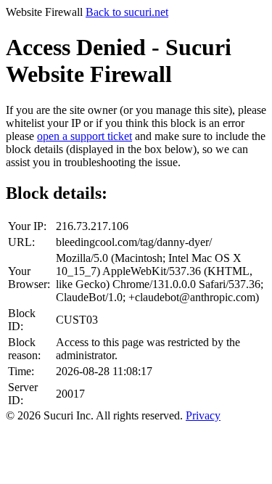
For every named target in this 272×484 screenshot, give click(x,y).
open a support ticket (84, 136)
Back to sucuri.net (127, 12)
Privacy (203, 415)
